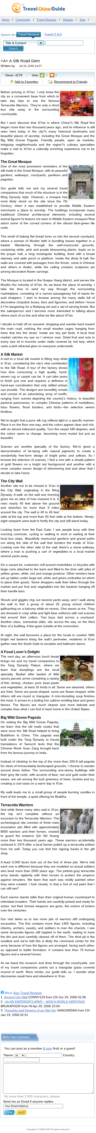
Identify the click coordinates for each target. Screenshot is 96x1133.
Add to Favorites (26, 81)
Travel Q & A (53, 34)
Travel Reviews (46, 19)
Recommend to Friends (70, 81)
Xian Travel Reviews (27, 993)
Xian (82, 19)
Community (23, 19)
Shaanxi (68, 19)
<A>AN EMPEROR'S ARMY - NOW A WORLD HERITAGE (44, 1001)
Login (48, 1048)
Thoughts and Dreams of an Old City (30, 1010)
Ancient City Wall (15, 997)
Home (5, 19)
